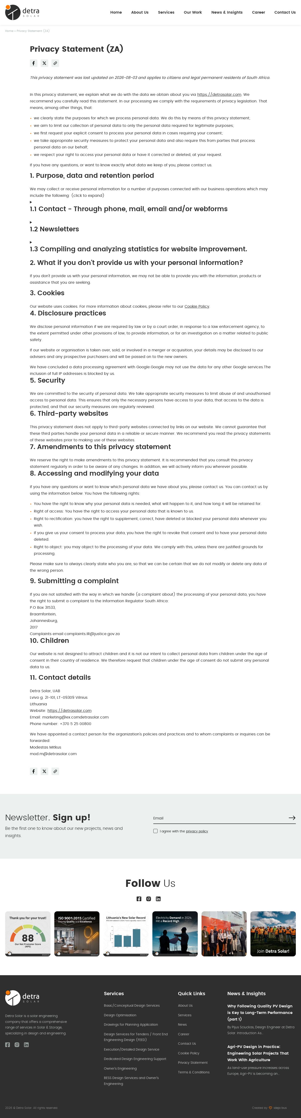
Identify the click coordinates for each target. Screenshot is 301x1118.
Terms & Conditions (194, 1072)
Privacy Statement (193, 1062)
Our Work (193, 12)
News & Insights (227, 12)
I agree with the (184, 831)
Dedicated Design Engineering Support (135, 1059)
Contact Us (285, 12)
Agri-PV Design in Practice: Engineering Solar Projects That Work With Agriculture (258, 1053)
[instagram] (148, 899)
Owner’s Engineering (120, 1068)
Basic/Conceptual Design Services (132, 1005)
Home (116, 12)
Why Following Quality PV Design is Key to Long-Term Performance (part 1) (260, 1012)
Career (258, 12)
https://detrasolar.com (219, 95)
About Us (140, 12)
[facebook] (139, 899)
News (182, 1024)
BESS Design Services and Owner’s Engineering (131, 1081)
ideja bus (280, 1107)
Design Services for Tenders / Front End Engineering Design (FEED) (136, 1037)
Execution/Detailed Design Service (131, 1049)
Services (166, 12)
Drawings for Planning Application (131, 1024)
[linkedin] (158, 899)
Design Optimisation (120, 1015)
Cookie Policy (197, 306)
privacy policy (197, 831)
